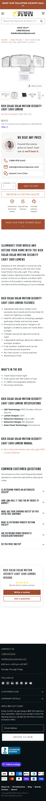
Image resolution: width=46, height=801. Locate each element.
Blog (30, 787)
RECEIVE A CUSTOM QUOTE (23, 194)
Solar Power (16, 40)
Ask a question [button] (22, 598)
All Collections (18, 787)
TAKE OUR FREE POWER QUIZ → (23, 224)
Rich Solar (10, 114)
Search (14, 789)
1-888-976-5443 (17, 160)
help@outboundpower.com (13, 659)
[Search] (41, 21)
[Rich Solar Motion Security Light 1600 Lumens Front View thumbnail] (5, 95)
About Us (5, 787)
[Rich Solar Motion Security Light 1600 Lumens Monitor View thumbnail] (23, 95)
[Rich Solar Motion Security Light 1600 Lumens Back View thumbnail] (32, 95)
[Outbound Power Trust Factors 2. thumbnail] (14, 95)
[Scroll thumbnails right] (42, 95)
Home (4, 40)
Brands (38, 787)
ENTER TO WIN (23, 737)
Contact (4, 789)
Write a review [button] (22, 592)
